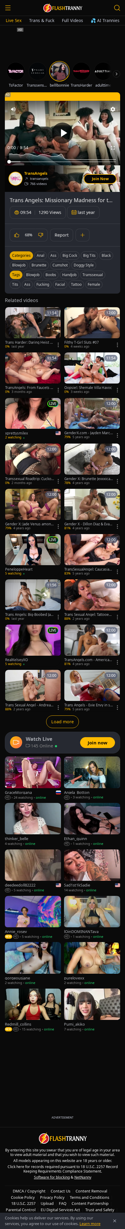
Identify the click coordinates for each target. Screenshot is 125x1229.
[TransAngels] (15, 179)
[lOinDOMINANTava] (92, 917)
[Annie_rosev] (33, 917)
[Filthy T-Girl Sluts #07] (92, 328)
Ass (53, 255)
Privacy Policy (52, 1197)
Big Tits (89, 255)
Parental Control (20, 1209)
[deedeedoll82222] (33, 871)
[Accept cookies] (114, 1220)
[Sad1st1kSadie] (92, 871)
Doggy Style (84, 265)
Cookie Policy (23, 1197)
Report (62, 235)
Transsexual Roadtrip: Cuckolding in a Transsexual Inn (28, 479)
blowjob (32, 274)
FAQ (62, 1203)
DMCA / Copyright (29, 1191)
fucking (42, 284)
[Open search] (117, 7)
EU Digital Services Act (60, 1209)
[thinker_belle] (33, 824)
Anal (40, 255)
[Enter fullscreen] (113, 148)
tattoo (76, 284)
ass (27, 284)
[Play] (62, 133)
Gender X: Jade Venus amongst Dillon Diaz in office (29, 524)
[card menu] (58, 345)
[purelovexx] (92, 963)
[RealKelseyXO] (33, 645)
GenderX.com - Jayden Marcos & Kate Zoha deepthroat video (88, 433)
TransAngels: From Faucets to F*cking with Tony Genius (29, 388)
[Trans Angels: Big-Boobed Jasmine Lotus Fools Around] (33, 600)
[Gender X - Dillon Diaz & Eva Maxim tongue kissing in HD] (92, 509)
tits (15, 284)
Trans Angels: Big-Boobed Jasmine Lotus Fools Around (28, 614)
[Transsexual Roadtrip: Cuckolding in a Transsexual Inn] (33, 464)
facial (60, 284)
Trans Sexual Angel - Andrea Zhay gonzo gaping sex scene (29, 705)
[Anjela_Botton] (92, 778)
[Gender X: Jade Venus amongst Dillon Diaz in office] (33, 509)
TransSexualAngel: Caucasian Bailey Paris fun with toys (87, 569)
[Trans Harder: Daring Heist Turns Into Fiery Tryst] (33, 328)
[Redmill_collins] (33, 1010)
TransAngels (35, 173)
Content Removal (91, 1191)
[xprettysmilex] (33, 419)
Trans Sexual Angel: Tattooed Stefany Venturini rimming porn (88, 614)
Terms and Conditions (89, 1197)
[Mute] (13, 109)
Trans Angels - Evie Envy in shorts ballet (88, 705)
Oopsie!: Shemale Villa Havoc (88, 388)
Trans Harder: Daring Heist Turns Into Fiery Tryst (29, 342)
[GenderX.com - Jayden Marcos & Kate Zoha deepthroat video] (92, 419)
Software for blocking (52, 1177)
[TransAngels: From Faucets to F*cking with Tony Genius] (33, 373)
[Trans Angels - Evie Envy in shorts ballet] (92, 691)
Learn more (89, 1223)
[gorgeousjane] (33, 963)
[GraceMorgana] (33, 778)
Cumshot (60, 265)
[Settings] (113, 109)
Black (106, 255)
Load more (62, 721)
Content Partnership (90, 1203)
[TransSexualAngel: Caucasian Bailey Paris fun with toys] (92, 555)
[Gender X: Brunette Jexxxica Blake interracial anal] (92, 464)
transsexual (93, 274)
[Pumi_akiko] (92, 1010)
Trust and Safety (99, 1209)
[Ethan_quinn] (92, 824)
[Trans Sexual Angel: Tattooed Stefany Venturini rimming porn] (92, 600)
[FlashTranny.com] (62, 8)
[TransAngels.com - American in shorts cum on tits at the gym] (92, 645)
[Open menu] (7, 7)
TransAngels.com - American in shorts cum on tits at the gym (88, 660)
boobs (51, 274)
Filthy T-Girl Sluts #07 (81, 342)
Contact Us (60, 1191)
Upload (47, 1203)
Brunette (39, 265)
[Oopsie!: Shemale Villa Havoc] (92, 373)
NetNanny (82, 1177)
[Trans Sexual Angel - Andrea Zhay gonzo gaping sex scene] (33, 691)
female (94, 284)
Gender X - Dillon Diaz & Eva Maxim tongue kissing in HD (87, 524)
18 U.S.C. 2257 (23, 1203)
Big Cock (69, 255)
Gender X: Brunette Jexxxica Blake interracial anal (88, 479)
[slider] (62, 161)
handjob (69, 274)
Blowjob (18, 265)
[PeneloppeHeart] (33, 555)
